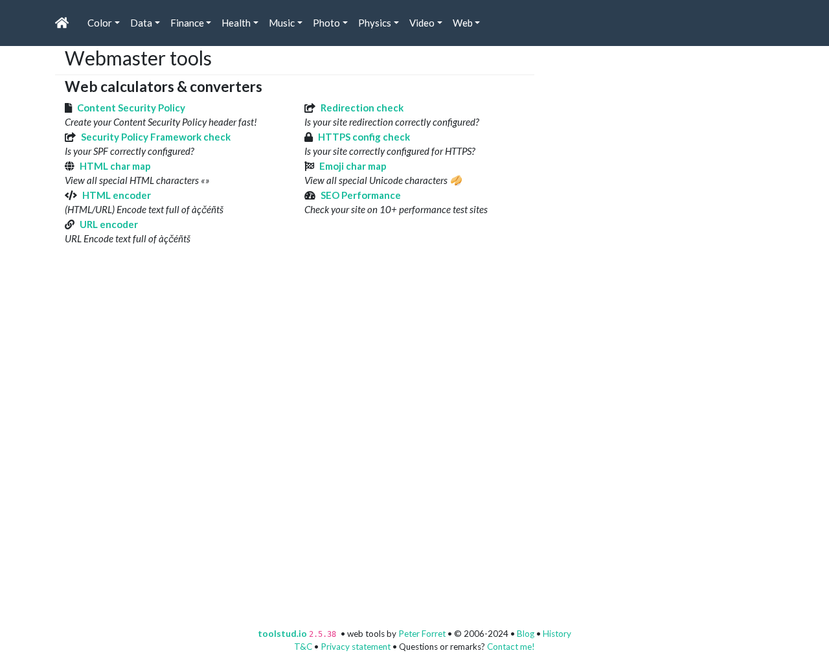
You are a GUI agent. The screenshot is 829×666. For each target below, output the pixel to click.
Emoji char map (353, 166)
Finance (187, 23)
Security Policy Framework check (156, 137)
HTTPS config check (364, 137)
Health (236, 23)
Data (141, 23)
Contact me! (511, 646)
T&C (303, 646)
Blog (525, 633)
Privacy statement (356, 646)
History (557, 633)
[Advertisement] (641, 127)
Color (99, 23)
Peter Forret (422, 633)
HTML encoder (116, 195)
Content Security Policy (131, 107)
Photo (326, 23)
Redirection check (362, 107)
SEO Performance (361, 195)
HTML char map (115, 166)
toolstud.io (282, 633)
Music (282, 23)
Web (463, 23)
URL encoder (109, 224)
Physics (374, 23)
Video (422, 23)
